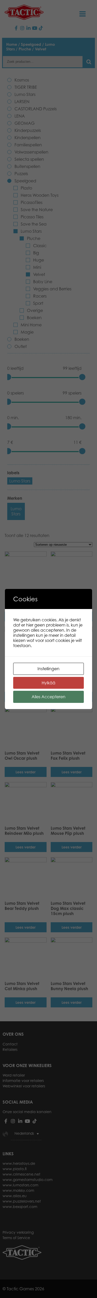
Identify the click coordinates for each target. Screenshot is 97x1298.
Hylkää (48, 682)
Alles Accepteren (48, 696)
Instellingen (48, 668)
